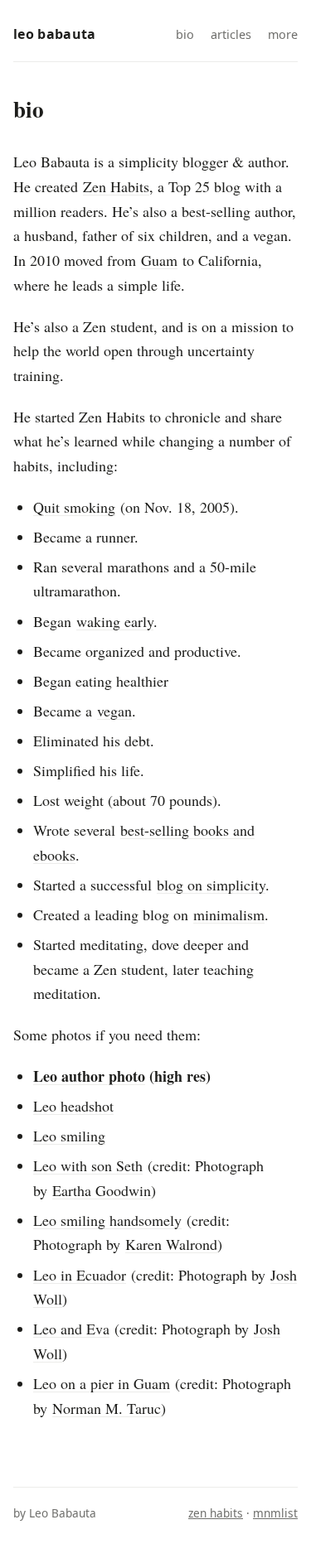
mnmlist (275, 1513)
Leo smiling (69, 1136)
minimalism (229, 914)
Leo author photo (89, 1076)
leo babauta (54, 34)
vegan (114, 711)
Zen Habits (116, 186)
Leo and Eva (71, 1329)
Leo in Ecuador (79, 1275)
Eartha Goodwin (101, 1190)
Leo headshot (73, 1106)
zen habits (215, 1513)
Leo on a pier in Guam (101, 1383)
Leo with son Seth (88, 1165)
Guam (159, 260)
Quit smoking (74, 507)
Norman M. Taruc (106, 1408)
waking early (114, 621)
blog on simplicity (211, 885)
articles (231, 34)
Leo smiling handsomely (107, 1220)
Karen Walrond (171, 1244)
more (283, 34)
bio (185, 34)
